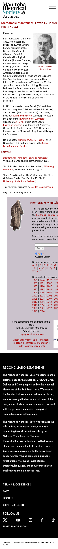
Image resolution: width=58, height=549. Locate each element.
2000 (34, 296)
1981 (42, 283)
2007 (49, 299)
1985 (34, 286)
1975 (34, 280)
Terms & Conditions (17, 484)
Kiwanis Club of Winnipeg (32, 119)
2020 (34, 308)
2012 (49, 302)
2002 (49, 296)
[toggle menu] (52, 6)
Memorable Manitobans (17, 23)
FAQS (6, 491)
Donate (8, 498)
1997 (49, 293)
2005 (34, 299)
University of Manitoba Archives (19, 181)
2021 (42, 308)
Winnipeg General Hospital (31, 140)
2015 (34, 305)
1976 (42, 280)
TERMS (6, 545)
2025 (34, 311)
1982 (49, 283)
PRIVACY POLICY (45, 542)
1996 (42, 293)
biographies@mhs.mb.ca (31, 334)
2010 (34, 302)
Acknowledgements (35, 346)
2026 (42, 311)
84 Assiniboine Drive (21, 116)
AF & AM (19, 122)
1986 (42, 286)
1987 (49, 286)
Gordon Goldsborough (42, 187)
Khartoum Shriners (12, 125)
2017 (49, 305)
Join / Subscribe (14, 505)
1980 (34, 283)
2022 (49, 308)
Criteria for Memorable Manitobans (31, 340)
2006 (42, 299)
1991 (42, 289)
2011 (42, 302)
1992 (49, 289)
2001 (42, 296)
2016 (42, 305)
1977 (49, 280)
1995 (34, 293)
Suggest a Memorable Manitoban (31, 343)
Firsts (20, 346)
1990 (34, 289)
